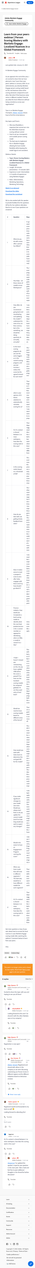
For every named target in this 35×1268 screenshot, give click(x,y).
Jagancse (11, 1134)
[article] (17, 995)
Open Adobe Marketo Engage (18, 24)
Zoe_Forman (14, 1058)
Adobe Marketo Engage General (10, 8)
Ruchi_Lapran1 (12, 1102)
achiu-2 (10, 58)
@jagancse (11, 1163)
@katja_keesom (18, 113)
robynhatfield (16, 1008)
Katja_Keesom (12, 985)
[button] (10, 53)
